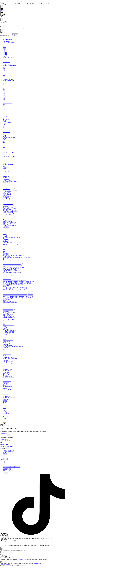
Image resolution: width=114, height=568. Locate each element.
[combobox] (5, 35)
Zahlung (4, 462)
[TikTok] (38, 534)
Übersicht (2, 25)
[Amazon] (7, 534)
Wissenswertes (5, 456)
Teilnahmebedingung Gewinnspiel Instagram (11, 466)
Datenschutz (5, 453)
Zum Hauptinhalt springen (5, 0)
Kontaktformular (10, 446)
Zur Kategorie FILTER (7, 389)
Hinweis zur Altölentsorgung (8, 450)
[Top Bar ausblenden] (1, 6)
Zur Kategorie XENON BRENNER (10, 65)
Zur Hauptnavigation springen (23, 0)
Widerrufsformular (6, 464)
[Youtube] (1, 534)
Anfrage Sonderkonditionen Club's (9, 468)
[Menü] (1, 9)
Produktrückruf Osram (7, 469)
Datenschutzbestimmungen (13, 545)
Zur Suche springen (14, 0)
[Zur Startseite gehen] (4, 10)
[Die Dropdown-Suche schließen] (16, 34)
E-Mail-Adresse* (3, 539)
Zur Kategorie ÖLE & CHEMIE (9, 397)
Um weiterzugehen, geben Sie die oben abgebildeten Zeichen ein (13, 550)
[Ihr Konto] (1, 19)
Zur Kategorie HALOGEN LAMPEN (10, 80)
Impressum (5, 454)
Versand (4, 452)
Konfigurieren (13, 565)
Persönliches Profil (8, 25)
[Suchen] (2, 15)
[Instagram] (3, 534)
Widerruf (4, 463)
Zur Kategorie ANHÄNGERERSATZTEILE (11, 358)
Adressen (13, 25)
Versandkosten (20, 559)
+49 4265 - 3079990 (4, 439)
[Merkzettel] (1, 17)
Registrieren (9, 4)
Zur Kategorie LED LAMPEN (8, 42)
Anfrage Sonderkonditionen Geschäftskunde (11, 467)
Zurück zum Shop (3, 433)
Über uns (4, 455)
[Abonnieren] (15, 541)
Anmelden (2, 4)
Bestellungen (17, 25)
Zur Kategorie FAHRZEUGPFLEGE (10, 370)
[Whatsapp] (5, 534)
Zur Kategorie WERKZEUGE (8, 177)
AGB (4, 461)
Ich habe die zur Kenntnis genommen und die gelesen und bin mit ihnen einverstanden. (26, 545)
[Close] (1, 32)
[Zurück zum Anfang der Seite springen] (1, 562)
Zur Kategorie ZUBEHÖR (8, 164)
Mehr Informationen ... (37, 563)
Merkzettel (22, 25)
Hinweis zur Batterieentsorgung (9, 451)
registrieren (4, 24)
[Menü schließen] (5, 22)
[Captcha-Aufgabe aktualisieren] (1, 549)
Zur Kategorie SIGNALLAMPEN (9, 116)
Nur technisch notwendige (5, 565)
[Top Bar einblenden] (1, 30)
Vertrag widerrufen (6, 470)
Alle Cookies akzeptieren (21, 565)
